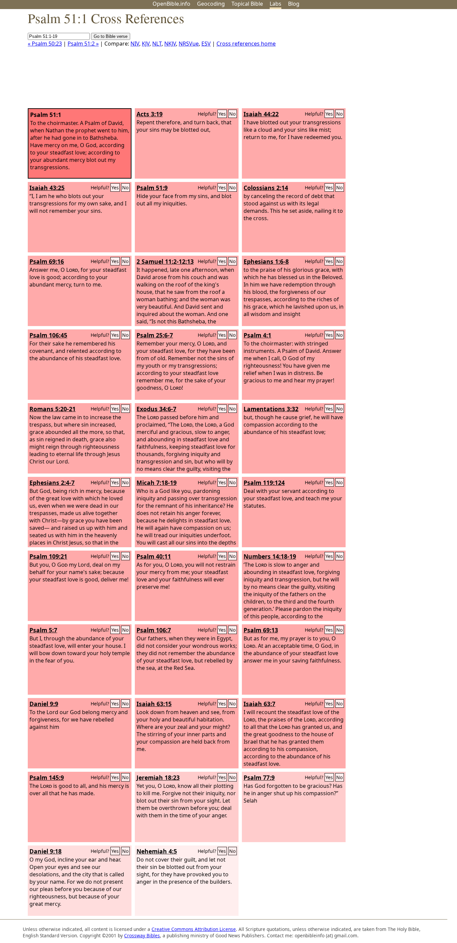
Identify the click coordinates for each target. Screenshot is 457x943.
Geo (211, 3)
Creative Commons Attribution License (194, 929)
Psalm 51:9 (152, 188)
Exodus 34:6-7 (156, 409)
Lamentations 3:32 (271, 409)
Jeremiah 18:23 (158, 777)
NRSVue (189, 43)
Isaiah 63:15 (154, 704)
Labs (275, 3)
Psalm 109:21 (48, 556)
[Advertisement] (389, 61)
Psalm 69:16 (46, 261)
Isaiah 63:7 (259, 704)
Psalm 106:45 (48, 335)
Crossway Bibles (142, 935)
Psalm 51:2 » (83, 43)
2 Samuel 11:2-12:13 (165, 261)
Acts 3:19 (149, 114)
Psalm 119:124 (264, 483)
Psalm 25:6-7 (154, 335)
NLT (157, 43)
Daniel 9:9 (43, 704)
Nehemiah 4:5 (156, 851)
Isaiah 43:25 (47, 188)
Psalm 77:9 (259, 777)
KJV (146, 43)
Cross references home (246, 43)
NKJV (170, 43)
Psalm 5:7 (43, 630)
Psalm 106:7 (153, 630)
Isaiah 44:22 (261, 114)
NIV (134, 43)
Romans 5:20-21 (52, 409)
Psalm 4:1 (257, 335)
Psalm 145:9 (46, 777)
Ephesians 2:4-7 (52, 483)
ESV (206, 43)
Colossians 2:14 (266, 188)
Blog (293, 3)
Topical (247, 3)
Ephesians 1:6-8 (266, 261)
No (232, 114)
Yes (222, 114)
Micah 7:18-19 (156, 483)
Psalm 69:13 (261, 630)
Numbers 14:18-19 (270, 556)
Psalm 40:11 (153, 556)
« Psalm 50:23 (45, 43)
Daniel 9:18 (45, 851)
